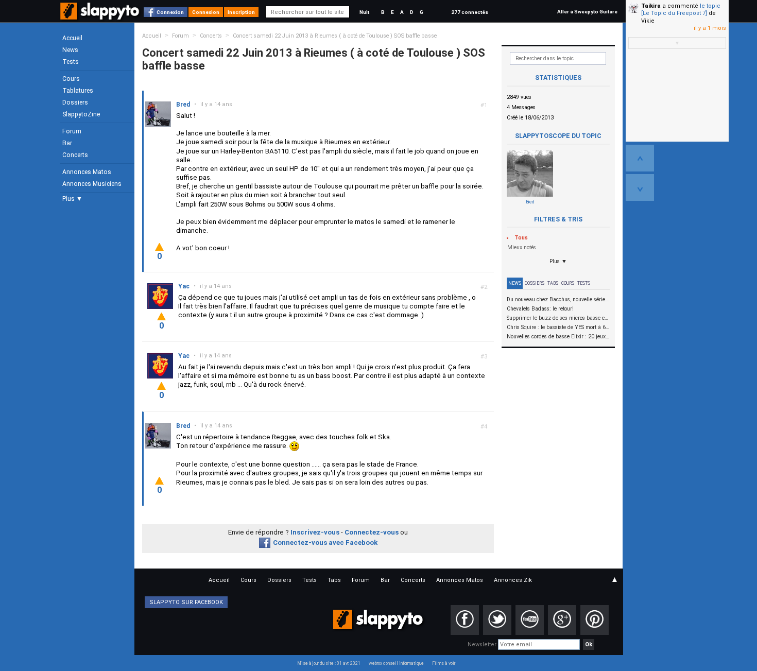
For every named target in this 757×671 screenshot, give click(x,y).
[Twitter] (497, 620)
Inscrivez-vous (314, 532)
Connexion (170, 12)
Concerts (75, 155)
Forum (71, 131)
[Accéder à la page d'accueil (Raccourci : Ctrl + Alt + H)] (101, 16)
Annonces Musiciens (92, 183)
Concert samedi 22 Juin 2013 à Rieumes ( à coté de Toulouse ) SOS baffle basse (335, 35)
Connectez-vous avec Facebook (325, 542)
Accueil (72, 38)
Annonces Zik (513, 580)
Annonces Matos (86, 172)
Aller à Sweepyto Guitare (587, 11)
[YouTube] (529, 620)
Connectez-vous (372, 532)
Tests (70, 61)
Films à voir (443, 663)
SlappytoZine (81, 114)
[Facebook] (465, 620)
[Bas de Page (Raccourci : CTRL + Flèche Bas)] (640, 187)
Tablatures (77, 90)
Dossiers (75, 102)
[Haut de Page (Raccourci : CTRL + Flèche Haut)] (640, 158)
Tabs (552, 283)
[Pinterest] (594, 620)
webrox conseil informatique (396, 663)
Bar (67, 143)
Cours (71, 78)
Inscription (241, 12)
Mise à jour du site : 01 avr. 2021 (328, 663)
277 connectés (469, 12)
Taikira (651, 6)
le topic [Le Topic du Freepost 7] (680, 9)
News (70, 50)
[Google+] (562, 620)
